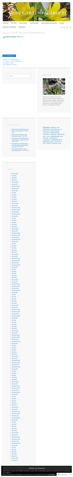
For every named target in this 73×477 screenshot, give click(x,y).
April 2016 (14, 428)
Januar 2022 (14, 281)
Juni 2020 (14, 322)
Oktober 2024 (15, 211)
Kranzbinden (45, 138)
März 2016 (14, 430)
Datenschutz (22, 27)
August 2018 (15, 369)
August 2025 (15, 190)
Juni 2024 (14, 220)
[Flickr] (63, 26)
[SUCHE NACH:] (19, 76)
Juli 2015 (14, 447)
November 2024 (16, 209)
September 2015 (16, 443)
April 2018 (14, 377)
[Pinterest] (66, 26)
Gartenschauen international (49, 23)
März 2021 (14, 303)
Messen (52, 141)
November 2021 (16, 286)
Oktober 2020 (15, 313)
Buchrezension (47, 129)
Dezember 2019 (16, 335)
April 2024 (14, 224)
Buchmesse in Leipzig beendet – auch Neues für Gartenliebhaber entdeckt (20, 145)
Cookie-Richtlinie (50, 474)
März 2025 (14, 201)
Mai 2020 (14, 324)
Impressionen (54, 136)
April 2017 (14, 402)
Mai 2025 (14, 196)
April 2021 (14, 301)
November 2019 (16, 337)
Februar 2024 (15, 228)
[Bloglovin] (69, 26)
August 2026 (15, 173)
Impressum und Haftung (9, 27)
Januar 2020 (14, 332)
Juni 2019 (14, 347)
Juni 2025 (14, 194)
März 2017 (14, 405)
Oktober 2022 (15, 262)
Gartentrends (61, 134)
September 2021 (16, 290)
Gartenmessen (46, 132)
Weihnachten (55, 143)
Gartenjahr (57, 130)
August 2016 (15, 419)
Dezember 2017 (16, 386)
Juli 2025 (14, 192)
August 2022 (15, 267)
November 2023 (16, 235)
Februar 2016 (15, 432)
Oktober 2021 (15, 288)
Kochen (61, 136)
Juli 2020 (14, 320)
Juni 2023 (14, 245)
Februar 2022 (15, 279)
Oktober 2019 (15, 339)
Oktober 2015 (15, 441)
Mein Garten (46, 141)
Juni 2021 (14, 296)
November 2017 (16, 388)
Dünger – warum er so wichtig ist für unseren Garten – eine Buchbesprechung (12, 62)
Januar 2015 (14, 460)
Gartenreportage (54, 132)
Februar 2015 (15, 458)
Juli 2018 (14, 371)
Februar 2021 (15, 305)
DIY (61, 129)
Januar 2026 (14, 184)
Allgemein (53, 127)
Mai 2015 (14, 451)
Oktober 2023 (15, 237)
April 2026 (14, 177)
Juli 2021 (14, 294)
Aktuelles (46, 127)
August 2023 (15, 241)
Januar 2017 (14, 409)
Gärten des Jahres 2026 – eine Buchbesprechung (19, 135)
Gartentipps (53, 134)
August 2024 (15, 216)
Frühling (52, 130)
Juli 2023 (14, 243)
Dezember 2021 (16, 284)
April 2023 (14, 250)
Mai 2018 (14, 375)
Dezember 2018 (16, 360)
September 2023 (16, 239)
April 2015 (14, 453)
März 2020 (14, 328)
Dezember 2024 (16, 207)
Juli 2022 (14, 269)
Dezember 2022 (16, 258)
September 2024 (16, 213)
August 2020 (15, 318)
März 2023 (14, 252)
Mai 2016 (14, 426)
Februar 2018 (15, 381)
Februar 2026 (15, 182)
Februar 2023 (15, 254)
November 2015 (16, 439)
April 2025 (14, 199)
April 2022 (14, 275)
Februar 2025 (15, 203)
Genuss (44, 136)
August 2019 (15, 343)
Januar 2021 (14, 307)
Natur (60, 141)
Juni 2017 (14, 398)
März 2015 (14, 456)
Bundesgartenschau (55, 129)
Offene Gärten (23, 23)
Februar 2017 (15, 407)
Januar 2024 (14, 230)
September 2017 (16, 392)
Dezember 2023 (16, 233)
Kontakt (62, 23)
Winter (59, 143)
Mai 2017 (14, 400)
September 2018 (16, 366)
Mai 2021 (14, 298)
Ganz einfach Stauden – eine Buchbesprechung (19, 149)
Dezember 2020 (16, 309)
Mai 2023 (14, 247)
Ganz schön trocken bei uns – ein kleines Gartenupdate (20, 129)
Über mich (13, 23)
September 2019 (16, 341)
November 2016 (16, 413)
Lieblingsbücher (47, 139)
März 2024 (14, 226)
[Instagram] (60, 26)
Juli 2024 (14, 218)
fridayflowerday (46, 130)
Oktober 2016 (15, 415)
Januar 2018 (14, 383)
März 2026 (14, 179)
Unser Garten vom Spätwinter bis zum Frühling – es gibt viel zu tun (20, 138)
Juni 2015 (14, 449)
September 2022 (16, 264)
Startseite (5, 23)
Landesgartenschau (53, 138)
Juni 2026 (14, 175)
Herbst (48, 136)
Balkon (58, 127)
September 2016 (16, 417)
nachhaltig (56, 141)
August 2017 (15, 394)
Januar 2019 (14, 358)
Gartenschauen (34, 23)
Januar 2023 (14, 256)
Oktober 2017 (15, 390)
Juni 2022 (14, 271)
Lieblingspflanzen (57, 139)
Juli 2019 (14, 345)
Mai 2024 (14, 222)
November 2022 (16, 260)
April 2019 (14, 352)
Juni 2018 (14, 373)
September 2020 (16, 315)
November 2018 (16, 362)
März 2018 (14, 379)
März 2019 (14, 354)
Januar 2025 (14, 205)
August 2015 (15, 445)
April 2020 (14, 326)
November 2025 (16, 186)
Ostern (44, 143)
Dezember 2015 (16, 436)
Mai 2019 (14, 349)
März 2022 (14, 277)
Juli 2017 (14, 396)
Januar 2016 (14, 434)
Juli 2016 (14, 422)
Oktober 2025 (15, 188)
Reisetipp (48, 143)
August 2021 (15, 292)
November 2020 (16, 311)
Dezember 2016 (16, 411)
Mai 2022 (14, 273)
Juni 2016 (14, 424)
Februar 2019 (15, 356)
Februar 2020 (15, 330)
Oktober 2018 (15, 364)
